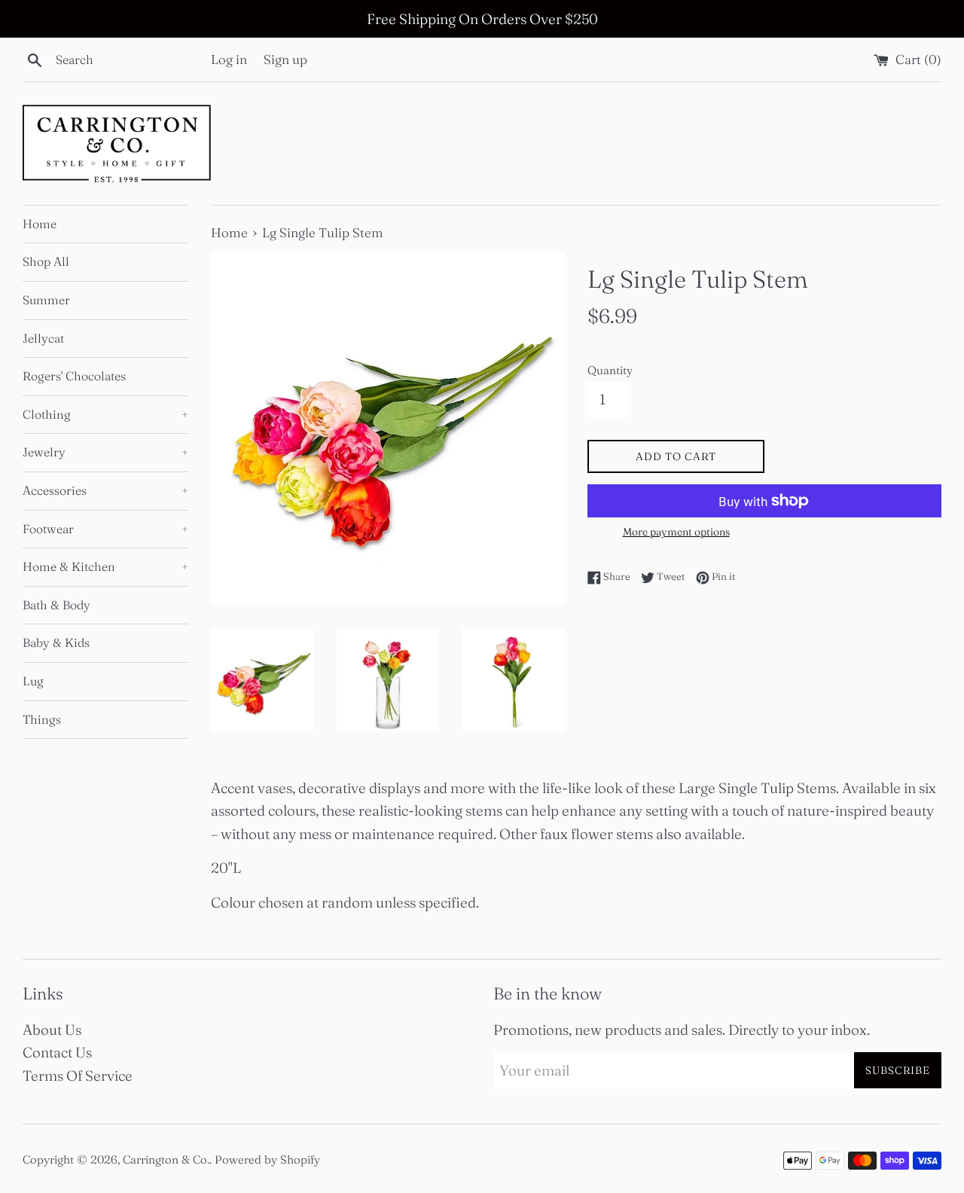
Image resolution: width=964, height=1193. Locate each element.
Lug (33, 680)
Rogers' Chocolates (74, 375)
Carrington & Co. (166, 1159)
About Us (52, 1030)
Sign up (285, 59)
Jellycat (43, 338)
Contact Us (57, 1052)
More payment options (676, 532)
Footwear (105, 528)
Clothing (105, 414)
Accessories (105, 490)
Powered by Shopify (267, 1159)
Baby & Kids (56, 642)
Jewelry (105, 451)
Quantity (610, 370)
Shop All (46, 261)
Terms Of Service (78, 1075)
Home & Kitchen (105, 566)
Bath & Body (56, 604)
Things (42, 719)
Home (39, 223)
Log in (229, 59)
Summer (46, 299)
